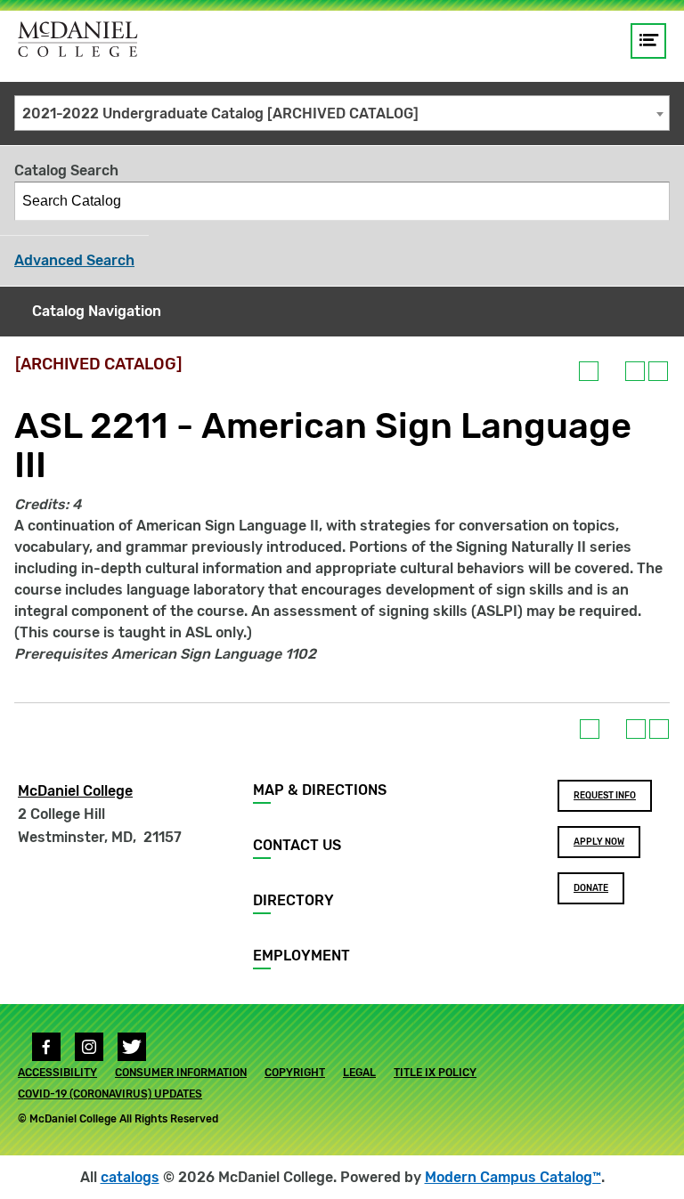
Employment (301, 955)
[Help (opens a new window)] (658, 371)
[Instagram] (89, 1047)
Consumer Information (181, 1072)
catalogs (130, 1177)
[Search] (651, 201)
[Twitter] (132, 1047)
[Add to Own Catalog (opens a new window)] (588, 371)
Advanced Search (74, 260)
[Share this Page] (612, 371)
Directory (293, 900)
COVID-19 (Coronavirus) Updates (110, 1094)
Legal (359, 1072)
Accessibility (57, 1072)
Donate (591, 888)
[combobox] (342, 113)
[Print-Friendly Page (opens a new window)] (635, 371)
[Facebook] (46, 1047)
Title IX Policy (435, 1072)
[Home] (78, 39)
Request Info (605, 795)
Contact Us (297, 845)
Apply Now (599, 842)
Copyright (295, 1072)
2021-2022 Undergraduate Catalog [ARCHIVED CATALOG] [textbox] (220, 113)
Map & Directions (320, 790)
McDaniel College (75, 790)
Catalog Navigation (96, 311)
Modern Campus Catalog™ (513, 1177)
